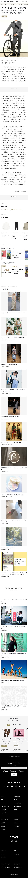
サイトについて (4, 819)
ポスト (15, 799)
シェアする (12, 62)
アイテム (3, 854)
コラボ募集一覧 (5, 263)
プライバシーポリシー (18, 822)
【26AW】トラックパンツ (16, 235)
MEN (6, 771)
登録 (14, 774)
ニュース (5, 1)
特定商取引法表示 (17, 867)
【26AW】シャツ (5, 235)
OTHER (22, 771)
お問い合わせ (17, 826)
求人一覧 (11, 248)
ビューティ (12, 1)
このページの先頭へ (15, 756)
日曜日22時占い (5, 806)
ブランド (3, 850)
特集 (8, 1)
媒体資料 (3, 826)
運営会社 (3, 829)
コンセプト (16, 854)
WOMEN (14, 771)
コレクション (17, 796)
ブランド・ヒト (22, 1)
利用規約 (16, 819)
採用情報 (3, 822)
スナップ (3, 813)
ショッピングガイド (5, 864)
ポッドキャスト (17, 806)
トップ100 (3, 809)
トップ (2, 4)
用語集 (15, 809)
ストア (16, 1)
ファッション (12, 4)
